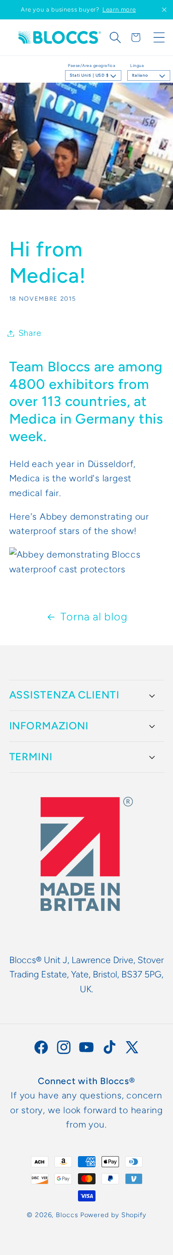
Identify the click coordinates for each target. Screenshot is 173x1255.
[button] (115, 37)
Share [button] (30, 333)
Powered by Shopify (113, 1215)
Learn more (119, 9)
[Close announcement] (164, 9)
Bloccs (67, 1215)
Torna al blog (93, 616)
